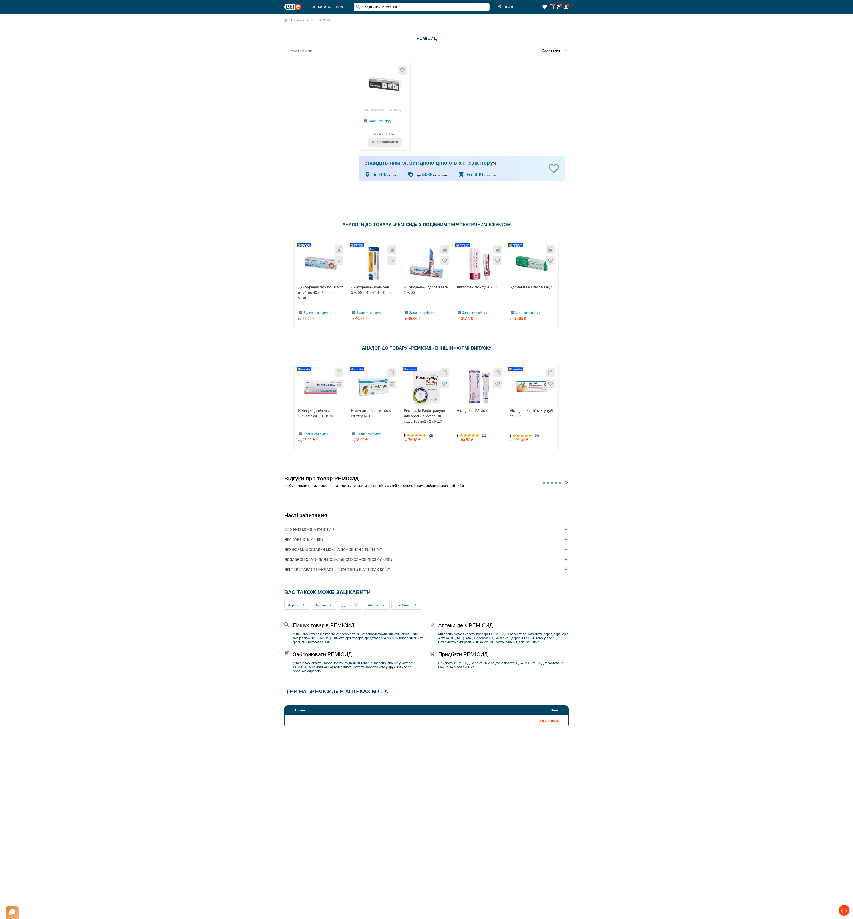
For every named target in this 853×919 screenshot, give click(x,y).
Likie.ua (488, 663)
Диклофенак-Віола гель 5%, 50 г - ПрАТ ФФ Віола (372, 289)
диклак (373, 605)
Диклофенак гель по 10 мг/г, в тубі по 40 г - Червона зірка (320, 292)
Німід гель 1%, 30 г (472, 411)
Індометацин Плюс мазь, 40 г (532, 289)
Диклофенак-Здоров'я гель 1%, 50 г (426, 289)
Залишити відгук (380, 121)
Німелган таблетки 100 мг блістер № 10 (372, 413)
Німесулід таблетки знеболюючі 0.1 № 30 (315, 413)
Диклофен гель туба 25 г (477, 287)
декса (346, 605)
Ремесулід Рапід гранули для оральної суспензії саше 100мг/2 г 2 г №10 (424, 416)
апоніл (321, 605)
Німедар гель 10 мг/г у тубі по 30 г (531, 413)
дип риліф (403, 605)
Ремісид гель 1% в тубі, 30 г (384, 112)
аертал (293, 605)
